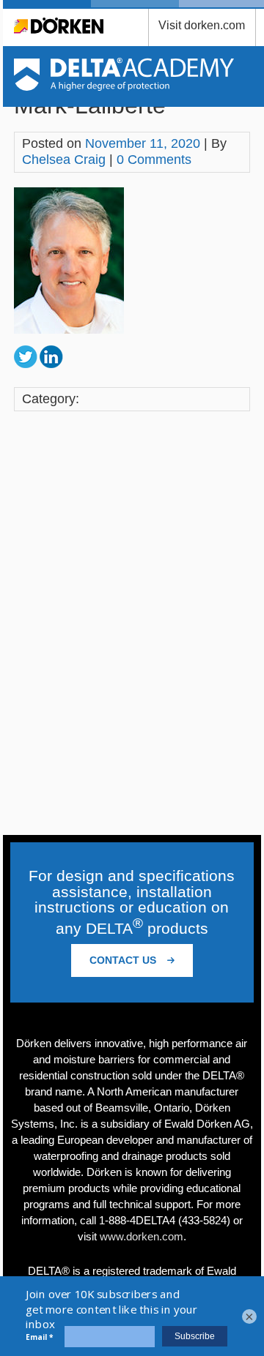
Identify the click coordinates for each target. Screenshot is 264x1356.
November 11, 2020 (142, 143)
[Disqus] (132, 625)
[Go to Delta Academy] (124, 86)
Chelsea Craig (64, 159)
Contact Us (124, 960)
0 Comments (154, 159)
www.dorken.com (141, 1236)
